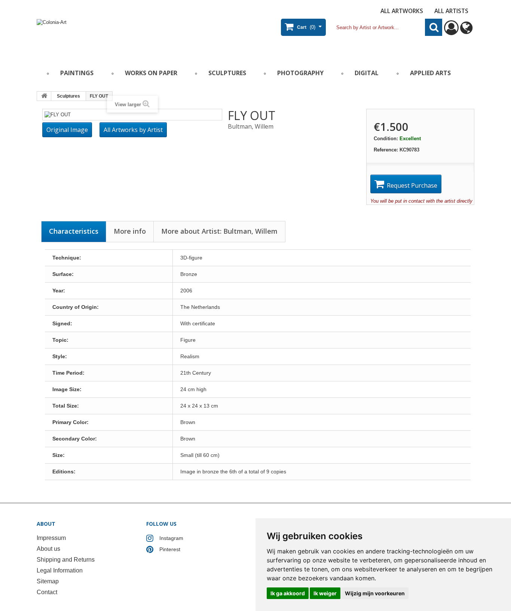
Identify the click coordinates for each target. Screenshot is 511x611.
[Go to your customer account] (451, 31)
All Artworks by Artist (133, 130)
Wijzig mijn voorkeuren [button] (375, 593)
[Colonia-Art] (110, 36)
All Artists (451, 11)
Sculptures (227, 73)
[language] (466, 31)
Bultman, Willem (250, 126)
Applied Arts (430, 73)
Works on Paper (151, 73)
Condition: (386, 138)
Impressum (51, 538)
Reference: (386, 150)
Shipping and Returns (66, 559)
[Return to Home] (44, 96)
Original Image (67, 130)
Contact (47, 592)
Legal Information (60, 570)
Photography (300, 73)
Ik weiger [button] (325, 593)
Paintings (77, 73)
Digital (367, 73)
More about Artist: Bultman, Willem (219, 231)
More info (130, 231)
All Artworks (401, 11)
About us (48, 549)
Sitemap (48, 581)
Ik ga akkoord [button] (287, 593)
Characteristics (73, 231)
